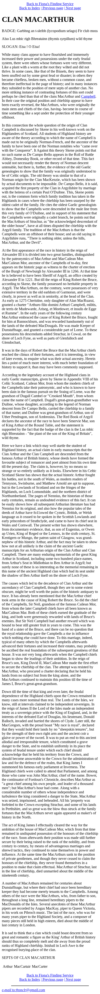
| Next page (72, 8)
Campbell (88, 96)
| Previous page (52, 8)
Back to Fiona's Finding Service (50, 4)
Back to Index (29, 8)
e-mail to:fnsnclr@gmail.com (23, 990)
